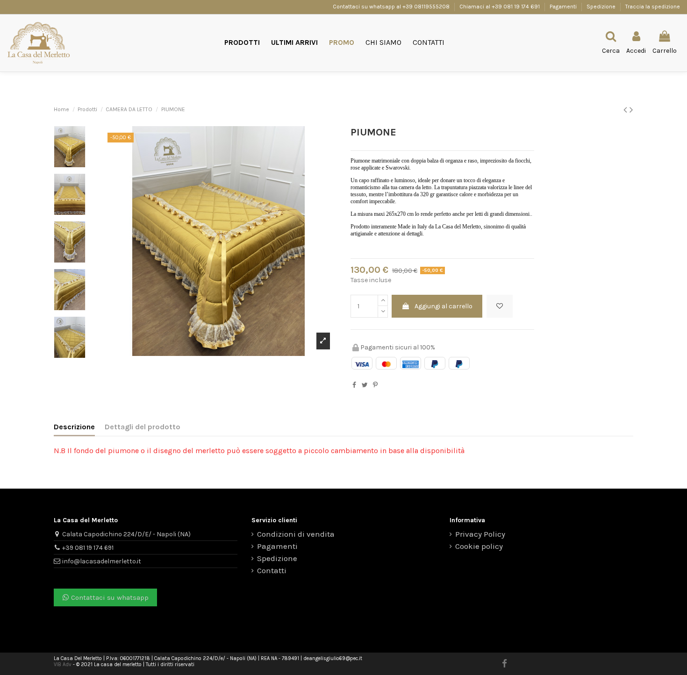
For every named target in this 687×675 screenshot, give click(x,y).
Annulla (380, 395)
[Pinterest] (375, 385)
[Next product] (631, 109)
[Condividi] (354, 385)
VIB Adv (63, 664)
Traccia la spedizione (652, 6)
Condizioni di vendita (296, 534)
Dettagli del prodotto (142, 426)
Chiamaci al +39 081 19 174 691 (499, 6)
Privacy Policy (480, 534)
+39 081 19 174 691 (88, 548)
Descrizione (74, 426)
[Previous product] (626, 109)
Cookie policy (479, 546)
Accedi (415, 395)
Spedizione (602, 6)
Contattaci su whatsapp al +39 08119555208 (392, 6)
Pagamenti (564, 6)
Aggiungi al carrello (443, 306)
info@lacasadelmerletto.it (101, 561)
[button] (242, 42)
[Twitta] (365, 385)
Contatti (271, 570)
